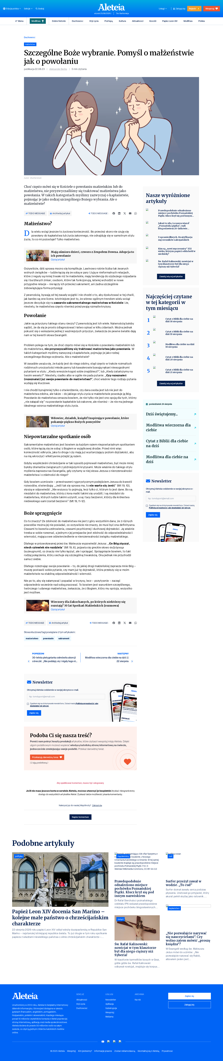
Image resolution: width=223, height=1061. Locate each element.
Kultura (122, 21)
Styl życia (93, 21)
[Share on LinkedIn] (119, 213)
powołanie (48, 638)
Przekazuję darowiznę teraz (45, 757)
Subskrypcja (111, 1008)
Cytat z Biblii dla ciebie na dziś (167, 443)
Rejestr (192, 8)
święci (120, 919)
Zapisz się (34, 712)
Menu (21, 21)
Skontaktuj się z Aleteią (148, 1051)
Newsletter (110, 999)
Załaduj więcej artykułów (171, 276)
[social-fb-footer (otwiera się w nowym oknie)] (108, 1041)
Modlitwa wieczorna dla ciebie (168, 427)
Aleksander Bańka (58, 69)
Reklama (109, 1016)
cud (170, 856)
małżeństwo (32, 638)
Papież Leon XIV (169, 21)
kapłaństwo (174, 908)
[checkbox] (28, 704)
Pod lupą (109, 21)
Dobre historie (59, 21)
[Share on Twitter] (124, 213)
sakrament (63, 638)
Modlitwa (36, 21)
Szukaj (41, 8)
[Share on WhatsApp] (135, 213)
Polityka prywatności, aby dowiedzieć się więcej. (170, 508)
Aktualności (137, 21)
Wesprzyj (209, 8)
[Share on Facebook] (114, 213)
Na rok (138, 999)
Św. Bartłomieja (122, 13)
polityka (18, 856)
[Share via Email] (130, 213)
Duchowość (77, 21)
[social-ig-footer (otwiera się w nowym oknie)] (120, 1041)
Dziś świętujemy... (162, 414)
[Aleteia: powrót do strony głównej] (111, 7)
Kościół (152, 21)
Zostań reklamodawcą (124, 1051)
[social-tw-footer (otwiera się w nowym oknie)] (114, 1041)
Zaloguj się (180, 8)
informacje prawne (103, 1051)
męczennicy (123, 856)
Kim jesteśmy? (85, 1051)
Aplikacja (109, 1004)
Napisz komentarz (80, 817)
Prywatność (167, 1051)
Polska (201, 21)
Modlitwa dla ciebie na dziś (167, 459)
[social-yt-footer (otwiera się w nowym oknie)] (102, 1041)
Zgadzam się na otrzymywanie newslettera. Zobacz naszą (64, 704)
